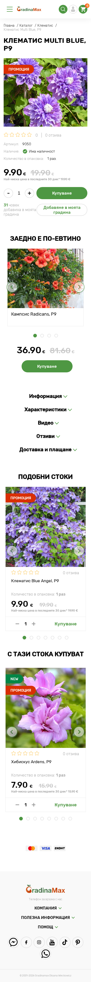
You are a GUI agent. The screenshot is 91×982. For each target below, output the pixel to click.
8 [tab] (70, 818)
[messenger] (13, 942)
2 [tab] (42, 335)
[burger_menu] (10, 9)
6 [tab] (59, 637)
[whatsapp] (45, 953)
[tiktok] (65, 942)
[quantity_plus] (33, 624)
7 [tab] (66, 637)
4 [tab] (56, 335)
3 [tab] (49, 335)
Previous (12, 287)
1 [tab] (35, 335)
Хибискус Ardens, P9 (31, 761)
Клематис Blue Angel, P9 (35, 580)
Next (79, 287)
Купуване (62, 193)
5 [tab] (52, 637)
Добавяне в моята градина (62, 210)
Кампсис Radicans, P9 (34, 314)
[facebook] (26, 942)
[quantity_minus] (17, 624)
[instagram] (39, 942)
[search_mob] (63, 9)
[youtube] (52, 942)
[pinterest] (77, 942)
